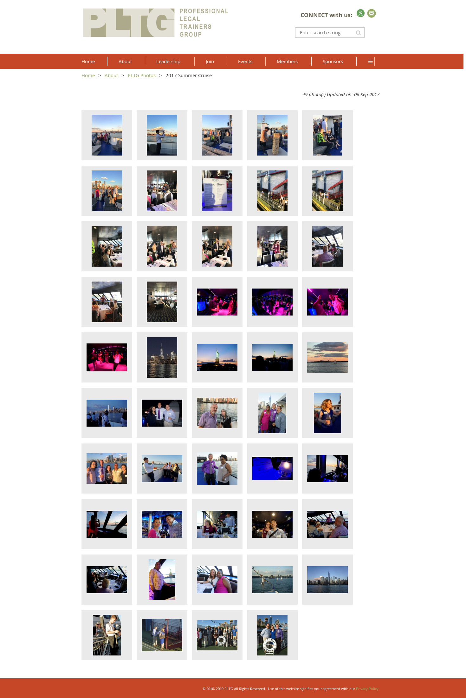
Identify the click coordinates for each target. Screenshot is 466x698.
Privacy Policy (367, 688)
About (111, 75)
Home (88, 75)
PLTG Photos (142, 75)
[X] (361, 13)
